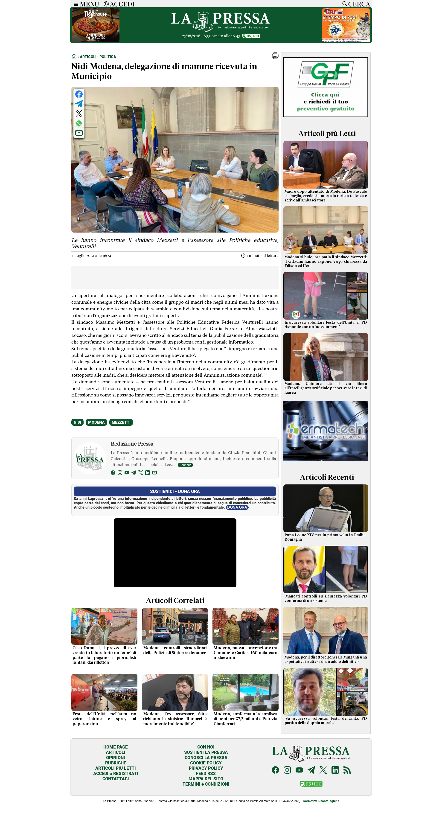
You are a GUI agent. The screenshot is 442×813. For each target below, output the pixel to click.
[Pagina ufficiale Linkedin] (335, 770)
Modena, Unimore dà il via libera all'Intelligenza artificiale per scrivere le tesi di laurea (326, 388)
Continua (185, 465)
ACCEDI (122, 3)
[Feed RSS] (347, 770)
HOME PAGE (115, 747)
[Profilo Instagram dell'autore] (120, 473)
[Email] (154, 473)
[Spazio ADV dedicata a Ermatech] (325, 462)
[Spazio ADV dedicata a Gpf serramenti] (325, 118)
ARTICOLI (115, 752)
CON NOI (206, 747)
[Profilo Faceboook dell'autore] (113, 473)
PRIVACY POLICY (206, 768)
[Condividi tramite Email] (79, 133)
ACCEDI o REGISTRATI (115, 773)
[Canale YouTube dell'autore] (127, 473)
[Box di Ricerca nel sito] (343, 3)
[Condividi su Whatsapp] (79, 123)
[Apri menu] (75, 3)
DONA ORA (237, 507)
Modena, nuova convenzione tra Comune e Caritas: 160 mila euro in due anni (245, 653)
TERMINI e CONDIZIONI (206, 784)
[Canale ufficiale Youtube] (299, 770)
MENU (89, 3)
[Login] (106, 3)
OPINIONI (115, 757)
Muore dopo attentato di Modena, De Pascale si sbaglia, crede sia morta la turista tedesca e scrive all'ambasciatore (326, 196)
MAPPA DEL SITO (206, 778)
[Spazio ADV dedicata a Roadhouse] (95, 41)
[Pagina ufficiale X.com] (323, 770)
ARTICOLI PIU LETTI (115, 768)
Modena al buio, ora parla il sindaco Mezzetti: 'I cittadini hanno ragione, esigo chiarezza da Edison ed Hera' (326, 261)
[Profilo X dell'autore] (140, 473)
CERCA (359, 3)
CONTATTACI (115, 778)
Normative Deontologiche (321, 801)
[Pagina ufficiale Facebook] (275, 770)
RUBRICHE (115, 763)
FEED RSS (206, 773)
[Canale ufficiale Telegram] (311, 770)
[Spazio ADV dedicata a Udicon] (346, 41)
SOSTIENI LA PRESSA (206, 752)
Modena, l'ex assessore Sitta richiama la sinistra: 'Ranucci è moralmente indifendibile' (175, 719)
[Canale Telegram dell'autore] (133, 473)
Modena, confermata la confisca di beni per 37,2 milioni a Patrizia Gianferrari (245, 719)
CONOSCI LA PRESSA (206, 757)
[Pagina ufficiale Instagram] (287, 770)
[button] (275, 57)
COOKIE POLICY (206, 763)
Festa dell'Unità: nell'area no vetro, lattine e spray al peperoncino (104, 719)
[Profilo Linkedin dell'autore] (147, 473)
